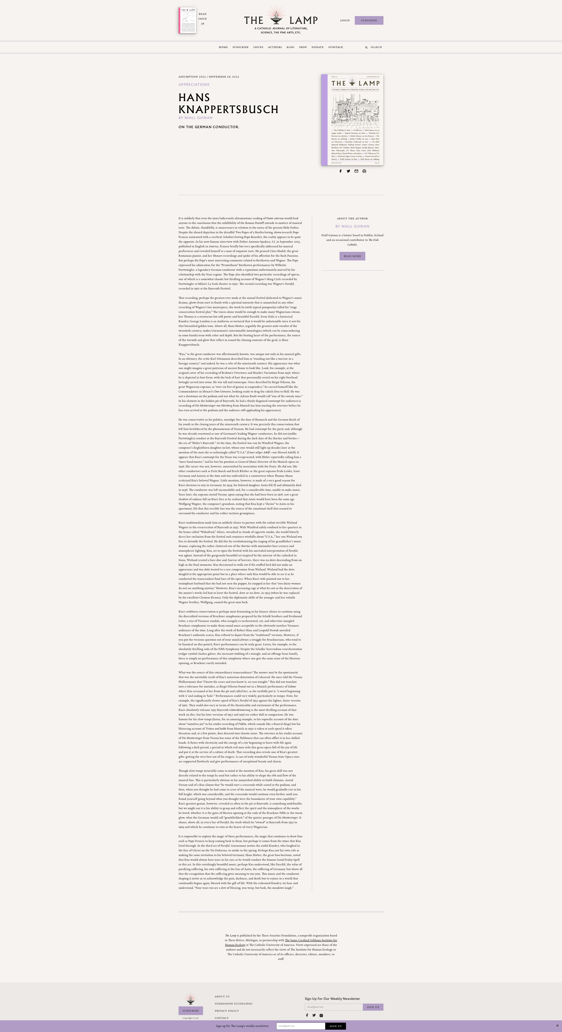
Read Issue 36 (202, 19)
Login (345, 20)
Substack (335, 47)
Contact (222, 1018)
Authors (275, 47)
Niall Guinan (199, 118)
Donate (318, 47)
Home (223, 47)
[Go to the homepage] (281, 14)
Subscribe (369, 20)
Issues (258, 47)
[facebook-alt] (307, 1015)
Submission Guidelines (233, 1003)
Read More (352, 256)
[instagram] (321, 1015)
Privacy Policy (227, 1010)
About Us (222, 996)
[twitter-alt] (314, 1015)
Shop (303, 47)
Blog (291, 47)
